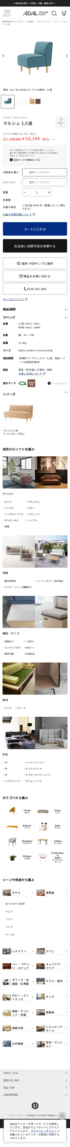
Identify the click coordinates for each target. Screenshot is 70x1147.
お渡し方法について (30, 373)
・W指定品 (29, 653)
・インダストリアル (13, 514)
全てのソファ (44, 21)
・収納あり (8, 641)
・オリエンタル (11, 520)
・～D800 (28, 641)
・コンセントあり (12, 647)
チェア (9, 911)
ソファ (9, 919)
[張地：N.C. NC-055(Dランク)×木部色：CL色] (35, 57)
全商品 (30, 21)
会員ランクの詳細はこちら (27, 159)
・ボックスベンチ (32, 768)
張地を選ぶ (9, 182)
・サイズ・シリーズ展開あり (17, 587)
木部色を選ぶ (11, 172)
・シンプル (31, 520)
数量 (5, 192)
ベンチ (9, 926)
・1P (5, 762)
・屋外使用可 (9, 580)
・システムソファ (12, 780)
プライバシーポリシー (44, 1131)
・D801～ (28, 647)
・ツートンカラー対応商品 (48, 580)
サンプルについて (13, 299)
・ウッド (7, 707)
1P (55, 21)
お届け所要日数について (17, 214)
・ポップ (7, 501)
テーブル (10, 934)
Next (66, 56)
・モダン (30, 507)
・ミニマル (8, 507)
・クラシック (32, 514)
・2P (5, 768)
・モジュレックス (32, 780)
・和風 (6, 526)
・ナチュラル (32, 501)
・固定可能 (8, 653)
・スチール (20, 707)
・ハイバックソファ (34, 762)
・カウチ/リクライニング (37, 774)
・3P (5, 774)
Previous (3, 56)
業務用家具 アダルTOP (13, 21)
